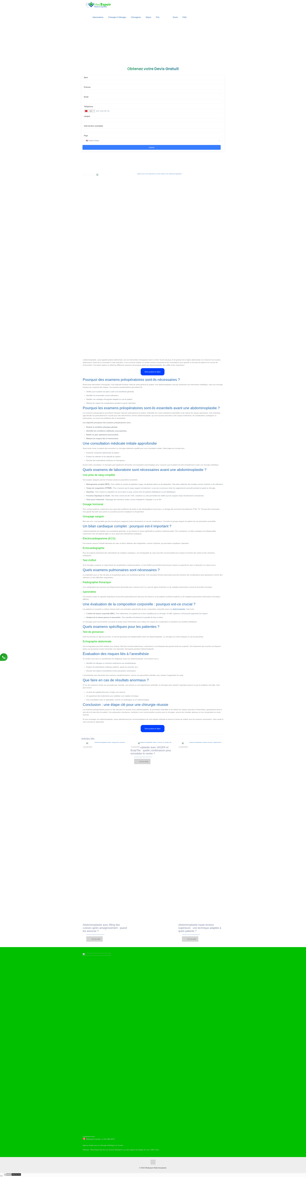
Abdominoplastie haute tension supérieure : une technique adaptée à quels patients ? (199, 928)
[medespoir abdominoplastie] (99, 6)
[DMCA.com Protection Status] (12, 1176)
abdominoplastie (179, 609)
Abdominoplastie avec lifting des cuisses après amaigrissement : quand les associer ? (105, 928)
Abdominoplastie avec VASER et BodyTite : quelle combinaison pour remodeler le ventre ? (151, 750)
